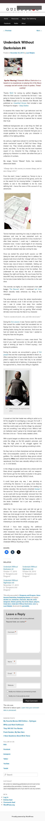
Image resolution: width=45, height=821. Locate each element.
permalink (25, 606)
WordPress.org (9, 805)
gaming (18, 602)
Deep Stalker (23, 105)
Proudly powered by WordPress (22, 816)
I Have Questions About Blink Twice (16, 736)
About (23, 23)
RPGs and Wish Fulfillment (13, 725)
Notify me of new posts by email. (19, 696)
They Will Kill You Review (13, 728)
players (36, 602)
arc (10, 599)
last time (38, 289)
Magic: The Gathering (29, 19)
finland (13, 602)
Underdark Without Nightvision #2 (30, 567)
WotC (11, 93)
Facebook (7, 23)
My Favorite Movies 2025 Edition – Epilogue (19, 721)
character (22, 599)
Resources (14, 19)
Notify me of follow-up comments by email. (22, 691)
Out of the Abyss (27, 602)
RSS (4, 744)
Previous (7, 30)
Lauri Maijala (30, 53)
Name (11, 662)
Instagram (6, 754)
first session (15, 322)
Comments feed (9, 802)
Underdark (7, 604)
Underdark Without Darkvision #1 (10, 567)
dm (31, 599)
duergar (37, 489)
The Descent (14, 289)
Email (11, 673)
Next (39, 30)
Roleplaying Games (23, 597)
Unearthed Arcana (19, 103)
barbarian (15, 599)
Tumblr (5, 768)
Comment (12, 632)
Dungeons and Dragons (28, 595)
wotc (34, 604)
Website (10, 685)
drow (35, 599)
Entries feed (7, 800)
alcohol (5, 599)
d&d (28, 599)
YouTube (6, 763)
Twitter (16, 23)
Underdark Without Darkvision (22, 604)
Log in (5, 797)
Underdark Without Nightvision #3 (10, 581)
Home (6, 19)
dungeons (6, 602)
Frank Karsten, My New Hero (13, 732)
